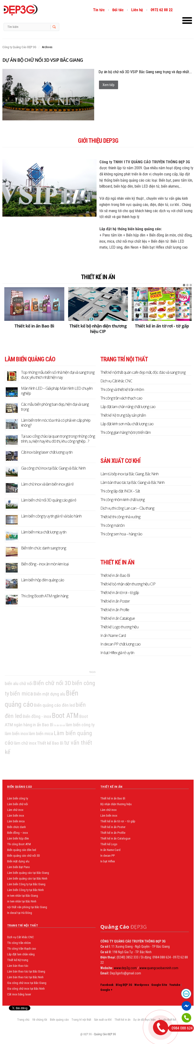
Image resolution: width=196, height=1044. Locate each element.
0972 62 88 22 (162, 10)
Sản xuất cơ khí (103, 1019)
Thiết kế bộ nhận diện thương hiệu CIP (98, 328)
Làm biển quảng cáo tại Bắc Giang (28, 873)
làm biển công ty (80, 724)
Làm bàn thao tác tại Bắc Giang (26, 971)
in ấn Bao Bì (43, 724)
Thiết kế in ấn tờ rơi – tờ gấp (119, 592)
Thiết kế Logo (108, 844)
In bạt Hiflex (107, 861)
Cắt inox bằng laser (19, 994)
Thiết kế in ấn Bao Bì (34, 326)
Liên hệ (137, 10)
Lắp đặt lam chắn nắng (21, 954)
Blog (31, 10)
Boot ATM (65, 715)
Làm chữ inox (15, 810)
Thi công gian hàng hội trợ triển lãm (125, 432)
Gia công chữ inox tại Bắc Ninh (26, 988)
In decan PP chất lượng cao (120, 644)
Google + (106, 990)
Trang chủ (23, 1019)
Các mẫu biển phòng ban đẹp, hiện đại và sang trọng (55, 407)
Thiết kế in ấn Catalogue (117, 618)
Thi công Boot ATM (19, 844)
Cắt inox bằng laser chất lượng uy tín (46, 452)
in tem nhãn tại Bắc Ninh (21, 901)
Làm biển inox (15, 815)
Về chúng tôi (39, 1019)
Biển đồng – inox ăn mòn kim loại (44, 564)
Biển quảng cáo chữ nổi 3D (23, 855)
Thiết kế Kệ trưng (17, 960)
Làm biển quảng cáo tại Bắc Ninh (27, 878)
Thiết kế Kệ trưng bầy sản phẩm (123, 415)
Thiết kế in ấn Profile (114, 609)
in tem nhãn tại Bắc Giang (22, 895)
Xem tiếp (108, 85)
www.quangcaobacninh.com (158, 968)
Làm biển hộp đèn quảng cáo (42, 580)
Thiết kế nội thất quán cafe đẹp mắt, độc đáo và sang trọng (142, 372)
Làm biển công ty (17, 798)
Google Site (159, 985)
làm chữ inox (25, 743)
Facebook (107, 985)
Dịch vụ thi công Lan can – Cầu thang (127, 508)
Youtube (174, 985)
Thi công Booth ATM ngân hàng (44, 596)
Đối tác (118, 10)
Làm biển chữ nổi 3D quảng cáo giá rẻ (48, 500)
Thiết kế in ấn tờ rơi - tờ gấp (162, 326)
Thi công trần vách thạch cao (121, 398)
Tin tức (99, 10)
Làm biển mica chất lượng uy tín (43, 532)
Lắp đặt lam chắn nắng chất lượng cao (127, 406)
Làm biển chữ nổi (17, 804)
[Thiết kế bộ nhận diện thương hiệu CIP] (98, 304)
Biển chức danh (16, 827)
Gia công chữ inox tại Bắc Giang (26, 983)
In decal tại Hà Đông (19, 913)
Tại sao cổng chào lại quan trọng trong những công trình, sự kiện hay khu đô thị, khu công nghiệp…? (58, 439)
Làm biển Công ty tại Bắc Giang (26, 884)
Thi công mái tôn (112, 525)
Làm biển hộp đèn (18, 838)
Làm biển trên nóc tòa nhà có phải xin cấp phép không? (55, 423)
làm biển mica (41, 733)
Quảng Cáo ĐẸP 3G (105, 1034)
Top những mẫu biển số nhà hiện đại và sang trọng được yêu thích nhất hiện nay (57, 375)
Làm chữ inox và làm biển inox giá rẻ (47, 484)
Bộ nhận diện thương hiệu (116, 804)
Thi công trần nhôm (19, 943)
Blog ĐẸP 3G (124, 985)
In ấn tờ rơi (59, 725)
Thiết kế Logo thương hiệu (119, 626)
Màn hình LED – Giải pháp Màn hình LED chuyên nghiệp (57, 391)
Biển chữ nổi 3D (52, 683)
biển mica (21, 693)
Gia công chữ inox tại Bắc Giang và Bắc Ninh (53, 468)
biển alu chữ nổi (19, 683)
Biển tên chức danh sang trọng (43, 548)
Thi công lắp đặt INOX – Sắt (120, 491)
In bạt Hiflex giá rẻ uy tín (117, 652)
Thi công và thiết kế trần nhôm (122, 389)
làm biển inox (16, 733)
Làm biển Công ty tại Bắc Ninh (25, 890)
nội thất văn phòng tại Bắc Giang (27, 907)
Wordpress (141, 985)
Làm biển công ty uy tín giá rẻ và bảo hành (51, 516)
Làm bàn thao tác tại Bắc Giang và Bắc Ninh (132, 482)
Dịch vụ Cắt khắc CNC (116, 381)
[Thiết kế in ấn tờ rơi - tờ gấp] (162, 304)
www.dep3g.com (125, 968)
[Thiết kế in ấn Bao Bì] (34, 304)
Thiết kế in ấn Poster (115, 601)
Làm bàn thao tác (17, 965)
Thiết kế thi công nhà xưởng (120, 516)
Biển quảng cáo (59, 1019)
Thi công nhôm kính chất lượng (122, 499)
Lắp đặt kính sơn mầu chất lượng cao (126, 423)
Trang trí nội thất (81, 1019)
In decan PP (107, 855)
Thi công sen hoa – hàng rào (121, 534)
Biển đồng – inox (17, 832)
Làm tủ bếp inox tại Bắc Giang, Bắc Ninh (129, 473)
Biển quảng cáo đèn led (54, 705)
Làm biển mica (16, 821)
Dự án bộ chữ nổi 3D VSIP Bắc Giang (42, 60)
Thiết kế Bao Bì (50, 743)
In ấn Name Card (113, 635)
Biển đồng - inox (37, 716)
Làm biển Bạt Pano (18, 867)
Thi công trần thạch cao (21, 948)
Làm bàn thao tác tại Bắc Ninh (25, 977)
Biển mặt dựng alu (49, 694)
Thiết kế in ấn (98, 277)
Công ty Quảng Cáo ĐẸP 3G (19, 47)
